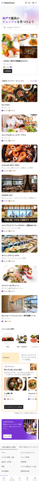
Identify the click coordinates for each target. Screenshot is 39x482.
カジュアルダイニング (28, 452)
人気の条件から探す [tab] (9, 447)
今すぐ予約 (7, 436)
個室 (3, 466)
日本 (29, 3)
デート (4, 452)
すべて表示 (33, 81)
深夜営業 (23, 462)
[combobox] (19, 27)
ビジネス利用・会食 (8, 457)
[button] (18, 168)
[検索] (5, 27)
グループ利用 (25, 457)
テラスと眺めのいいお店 (28, 466)
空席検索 (7, 71)
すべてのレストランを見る (13, 407)
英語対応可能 (25, 471)
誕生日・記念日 (6, 462)
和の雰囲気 (5, 471)
